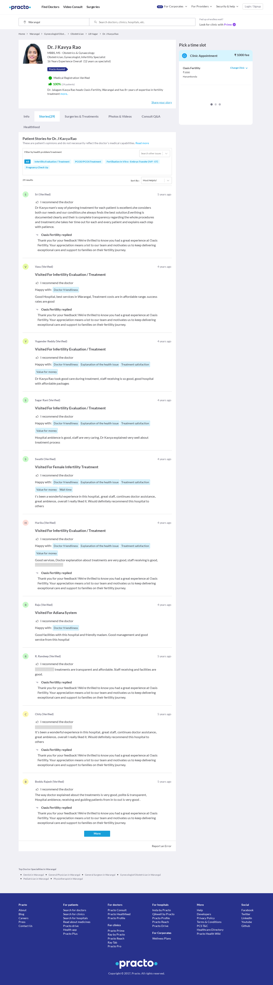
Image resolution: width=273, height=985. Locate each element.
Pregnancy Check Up (37, 167)
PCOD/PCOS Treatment (88, 161)
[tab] (26, 116)
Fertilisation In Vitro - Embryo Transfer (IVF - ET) (132, 161)
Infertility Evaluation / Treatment (52, 161)
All (27, 161)
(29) (47, 116)
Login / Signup (253, 6)
